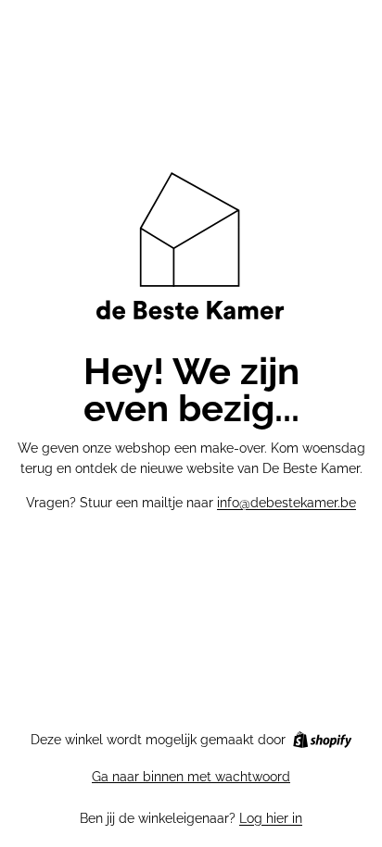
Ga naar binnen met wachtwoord (191, 776)
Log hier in (270, 818)
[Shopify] (322, 739)
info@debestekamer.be (286, 502)
